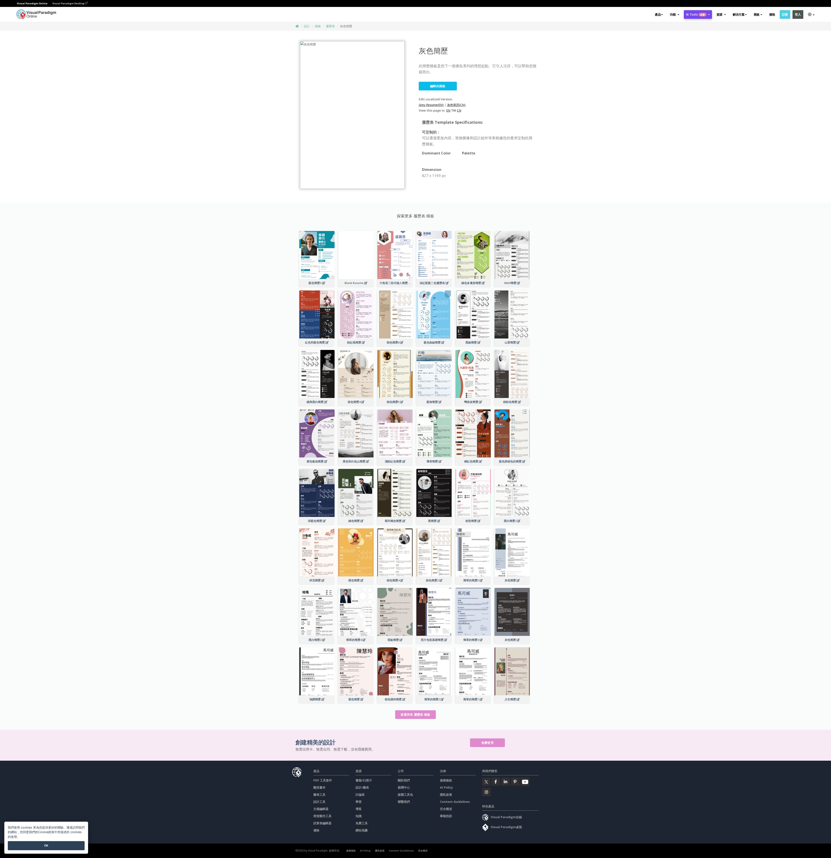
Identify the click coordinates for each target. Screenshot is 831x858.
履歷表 (330, 26)
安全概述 (446, 809)
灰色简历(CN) (456, 105)
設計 (307, 26)
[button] (674, 14)
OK (46, 845)
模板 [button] (757, 14)
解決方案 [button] (739, 14)
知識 (359, 816)
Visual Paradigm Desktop (68, 3)
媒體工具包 (405, 794)
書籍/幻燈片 (364, 780)
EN (448, 110)
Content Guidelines (455, 802)
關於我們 (404, 780)
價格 (772, 14)
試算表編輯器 (322, 823)
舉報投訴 (446, 816)
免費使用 (487, 743)
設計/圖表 (362, 787)
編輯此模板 (438, 86)
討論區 (360, 794)
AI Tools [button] (695, 14)
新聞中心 (404, 787)
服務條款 (446, 780)
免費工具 (362, 823)
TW (453, 110)
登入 (798, 14)
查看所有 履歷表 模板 (415, 714)
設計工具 (319, 802)
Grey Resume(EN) (431, 105)
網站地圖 (362, 830)
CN (459, 110)
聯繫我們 (404, 802)
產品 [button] (658, 14)
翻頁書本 (319, 787)
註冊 (785, 14)
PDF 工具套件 (322, 780)
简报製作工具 (322, 816)
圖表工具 (319, 794)
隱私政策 (446, 794)
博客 (359, 809)
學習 (359, 802)
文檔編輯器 (321, 809)
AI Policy (446, 787)
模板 (318, 26)
